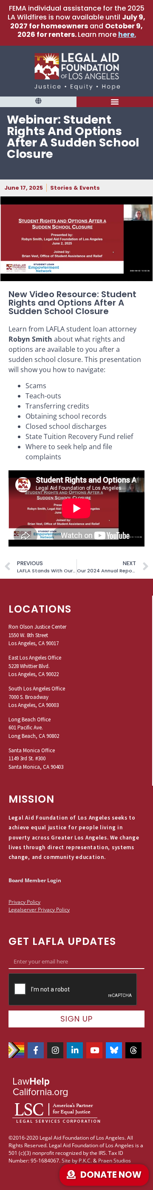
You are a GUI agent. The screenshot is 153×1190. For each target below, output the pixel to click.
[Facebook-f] (36, 1050)
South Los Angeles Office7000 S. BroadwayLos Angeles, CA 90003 (36, 697)
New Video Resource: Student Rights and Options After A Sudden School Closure (72, 302)
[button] (38, 101)
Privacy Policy (24, 902)
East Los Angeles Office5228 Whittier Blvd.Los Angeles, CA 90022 (34, 666)
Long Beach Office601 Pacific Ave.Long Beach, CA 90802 (33, 728)
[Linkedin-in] (75, 1050)
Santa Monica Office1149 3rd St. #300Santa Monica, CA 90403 (35, 758)
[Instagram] (55, 1050)
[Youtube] (94, 1050)
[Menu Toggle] (114, 101)
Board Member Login (34, 880)
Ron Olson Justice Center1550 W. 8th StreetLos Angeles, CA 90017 (37, 635)
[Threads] (133, 1050)
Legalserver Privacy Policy (39, 909)
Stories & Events (75, 187)
